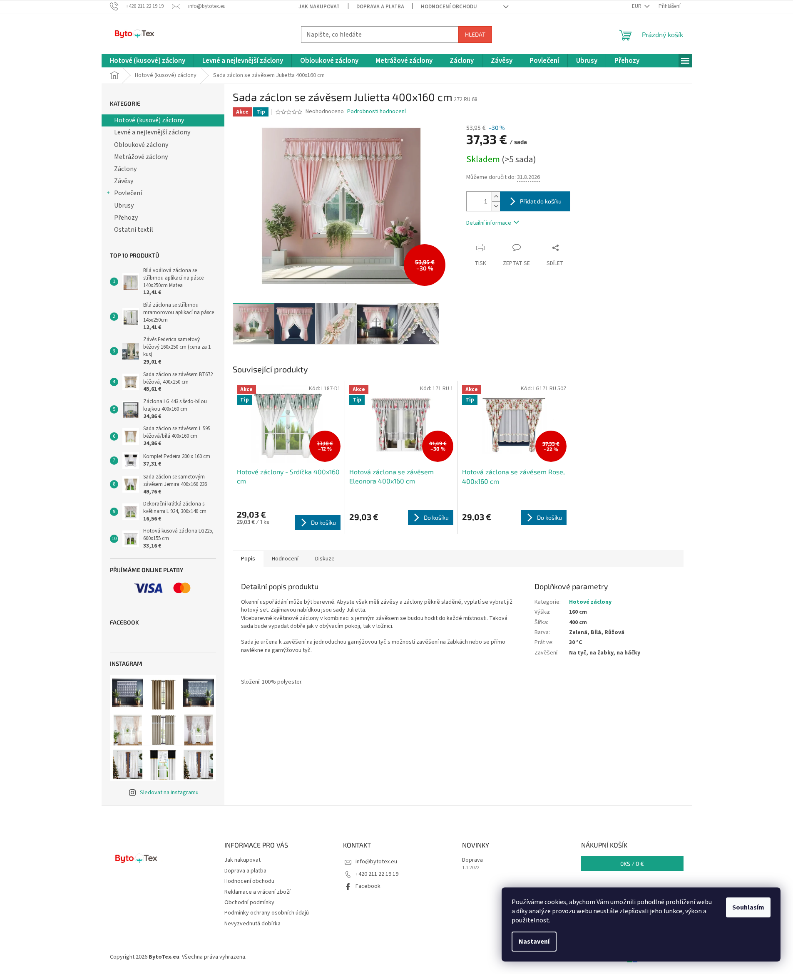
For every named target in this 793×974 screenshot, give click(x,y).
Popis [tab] (248, 559)
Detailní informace (488, 223)
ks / (632, 863)
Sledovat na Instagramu (169, 792)
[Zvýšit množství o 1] (496, 196)
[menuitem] (148, 61)
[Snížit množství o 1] (496, 206)
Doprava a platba (380, 6)
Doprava (472, 860)
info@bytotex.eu (376, 862)
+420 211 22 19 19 (376, 874)
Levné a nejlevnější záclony (152, 132)
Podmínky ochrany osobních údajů (266, 913)
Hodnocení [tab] (285, 559)
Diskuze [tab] (325, 559)
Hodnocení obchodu (449, 6)
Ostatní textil (133, 229)
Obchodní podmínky (249, 902)
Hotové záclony (590, 602)
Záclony (125, 168)
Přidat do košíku (541, 201)
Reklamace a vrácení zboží (257, 892)
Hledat (475, 34)
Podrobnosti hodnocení (376, 112)
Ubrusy (124, 205)
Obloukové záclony (141, 144)
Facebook (367, 886)
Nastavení (534, 941)
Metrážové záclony (141, 156)
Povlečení (128, 193)
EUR (637, 6)
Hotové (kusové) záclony (149, 120)
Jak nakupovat (319, 6)
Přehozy (126, 217)
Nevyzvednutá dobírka (252, 923)
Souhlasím (748, 907)
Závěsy (123, 181)
